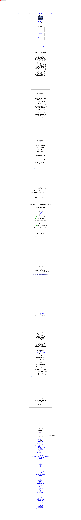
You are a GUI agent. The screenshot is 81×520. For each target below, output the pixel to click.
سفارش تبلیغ (2, 0)
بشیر (40, 496)
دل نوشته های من (40, 480)
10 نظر (40, 212)
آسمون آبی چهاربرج (41, 449)
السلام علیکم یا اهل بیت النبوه (40, 452)
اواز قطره (40, 462)
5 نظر (40, 94)
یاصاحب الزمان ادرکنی (40, 432)
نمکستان (40, 458)
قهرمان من (40, 453)
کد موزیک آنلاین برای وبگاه (40, 439)
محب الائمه (40, 504)
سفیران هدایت (40, 507)
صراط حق (40, 495)
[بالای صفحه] (40, 519)
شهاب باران (40, 497)
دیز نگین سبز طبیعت (40, 499)
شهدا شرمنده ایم (40, 498)
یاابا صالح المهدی (40, 396)
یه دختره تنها (40, 464)
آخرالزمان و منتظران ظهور (40, 443)
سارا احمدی (40, 454)
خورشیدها (40, 479)
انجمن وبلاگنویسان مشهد (40, 483)
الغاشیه (40, 491)
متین (40, 469)
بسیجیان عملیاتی (40, 500)
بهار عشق (40, 481)
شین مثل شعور (40, 441)
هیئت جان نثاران (40, 506)
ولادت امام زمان (40, 186)
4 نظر (40, 351)
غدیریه (40, 465)
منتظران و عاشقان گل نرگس (40, 474)
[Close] (0, 0)
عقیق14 (40, 486)
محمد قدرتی (40, 463)
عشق (40, 490)
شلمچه (40, 451)
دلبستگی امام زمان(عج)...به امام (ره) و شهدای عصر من (40, 456)
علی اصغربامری (40, 444)
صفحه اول (53, 13)
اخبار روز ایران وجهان (40, 492)
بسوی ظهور (40, 489)
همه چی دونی (40, 493)
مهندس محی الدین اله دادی (40, 447)
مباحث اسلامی (40, 503)
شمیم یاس (40, 466)
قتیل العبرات (40, 472)
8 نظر (40, 429)
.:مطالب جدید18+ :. (41, 468)
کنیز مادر (40, 475)
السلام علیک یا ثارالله (40, 313)
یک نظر (40, 185)
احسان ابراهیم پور (40, 478)
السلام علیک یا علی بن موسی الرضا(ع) (40, 352)
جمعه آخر (40, 510)
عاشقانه (40, 511)
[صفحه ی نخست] (38, 24)
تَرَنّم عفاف (40, 485)
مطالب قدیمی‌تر (28, 434)
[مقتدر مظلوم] (40, 49)
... (40, 50)
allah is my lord (40, 477)
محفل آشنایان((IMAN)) (40, 450)
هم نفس (40, 448)
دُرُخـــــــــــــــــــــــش (40, 473)
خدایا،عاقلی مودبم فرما (40, 457)
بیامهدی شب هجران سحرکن (40, 494)
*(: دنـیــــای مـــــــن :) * (40, 471)
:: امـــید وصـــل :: (40, 460)
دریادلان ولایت (40, 488)
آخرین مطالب (49, 13)
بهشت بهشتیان (40, 461)
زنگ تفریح (40, 512)
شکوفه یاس (40, 467)
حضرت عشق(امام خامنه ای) (40, 508)
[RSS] (18, 13)
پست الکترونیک (44, 13)
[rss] (40, 24)
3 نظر (40, 141)
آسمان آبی (40, 487)
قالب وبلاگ (40, 13)
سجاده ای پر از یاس (40, 446)
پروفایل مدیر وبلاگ (40, 21)
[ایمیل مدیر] (43, 24)
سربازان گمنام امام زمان (40, 505)
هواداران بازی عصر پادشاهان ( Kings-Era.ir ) (40, 445)
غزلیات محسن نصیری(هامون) (40, 470)
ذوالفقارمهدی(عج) (40, 502)
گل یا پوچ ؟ (40, 482)
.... (40, 234)
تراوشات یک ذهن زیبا (40, 455)
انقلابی (41, 509)
